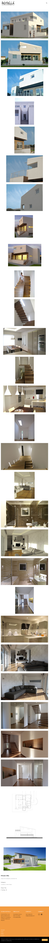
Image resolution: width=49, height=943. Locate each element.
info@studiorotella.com (30, 915)
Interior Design (9, 884)
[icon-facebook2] (39, 914)
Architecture (3, 884)
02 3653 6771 (29, 914)
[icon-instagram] (41, 914)
